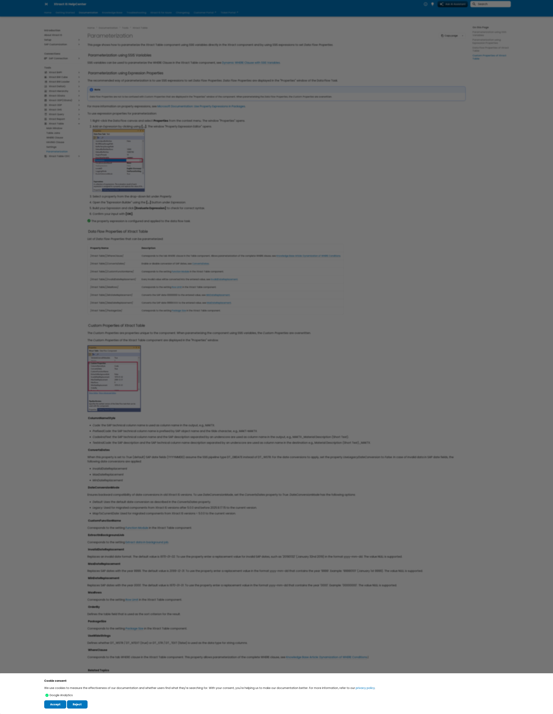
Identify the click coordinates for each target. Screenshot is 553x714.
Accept (55, 704)
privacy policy (365, 688)
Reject (77, 704)
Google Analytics (61, 695)
